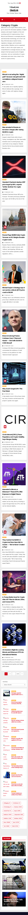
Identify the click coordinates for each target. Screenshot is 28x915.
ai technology (7, 806)
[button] (25, 19)
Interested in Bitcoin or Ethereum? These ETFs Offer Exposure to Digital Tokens (12, 491)
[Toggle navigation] (14, 19)
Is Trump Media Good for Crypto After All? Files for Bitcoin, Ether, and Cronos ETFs (13, 599)
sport (16, 822)
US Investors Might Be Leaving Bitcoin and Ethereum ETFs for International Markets (13, 652)
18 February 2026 (8, 84)
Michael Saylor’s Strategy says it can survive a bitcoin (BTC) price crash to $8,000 (13, 290)
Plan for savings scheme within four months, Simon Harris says (17, 722)
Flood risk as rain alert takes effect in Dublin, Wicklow (16, 785)
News (7, 822)
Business (14, 691)
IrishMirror (7, 818)
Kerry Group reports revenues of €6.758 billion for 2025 (16, 704)
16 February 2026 (8, 345)
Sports (5, 846)
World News (6, 897)
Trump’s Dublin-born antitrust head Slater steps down (16, 795)
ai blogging (7, 803)
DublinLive (7, 814)
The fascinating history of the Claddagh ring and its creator (17, 767)
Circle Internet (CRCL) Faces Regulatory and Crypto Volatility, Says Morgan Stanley (13, 437)
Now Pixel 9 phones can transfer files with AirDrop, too (14, 884)
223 (18, 674)
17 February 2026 (8, 192)
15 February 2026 (8, 497)
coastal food (7, 810)
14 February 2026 (8, 657)
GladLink (14, 10)
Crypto (4, 71)
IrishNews (18, 818)
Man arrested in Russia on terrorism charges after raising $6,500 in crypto (12, 129)
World (15, 826)
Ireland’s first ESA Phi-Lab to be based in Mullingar (16, 776)
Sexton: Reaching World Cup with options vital (13, 850)
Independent (18, 814)
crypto (17, 810)
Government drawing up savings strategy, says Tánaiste (17, 749)
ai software (16, 803)
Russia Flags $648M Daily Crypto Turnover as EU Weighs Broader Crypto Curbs (13, 237)
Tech (6, 826)
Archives (5, 681)
